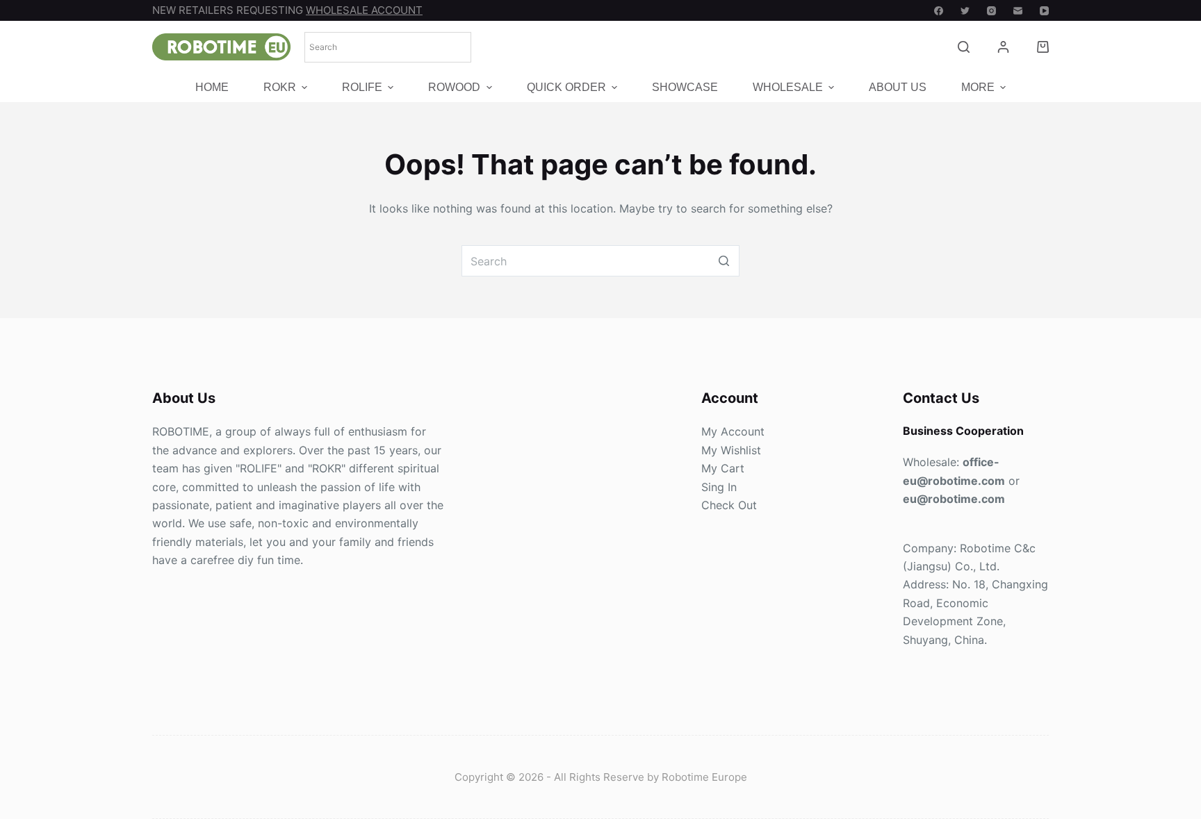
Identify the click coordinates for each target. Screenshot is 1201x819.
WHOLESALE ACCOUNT (364, 10)
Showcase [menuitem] (685, 87)
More (978, 87)
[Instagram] (991, 10)
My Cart (722, 468)
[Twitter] (965, 10)
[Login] (1003, 47)
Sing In (719, 487)
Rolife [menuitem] (362, 87)
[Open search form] (964, 47)
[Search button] (724, 260)
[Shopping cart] (1043, 47)
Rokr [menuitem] (279, 87)
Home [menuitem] (212, 87)
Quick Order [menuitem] (566, 87)
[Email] (1017, 10)
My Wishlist (731, 450)
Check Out (729, 505)
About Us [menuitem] (897, 87)
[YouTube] (1044, 10)
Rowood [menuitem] (454, 87)
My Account (733, 431)
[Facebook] (938, 10)
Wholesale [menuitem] (788, 87)
